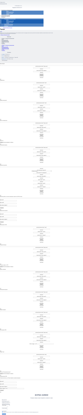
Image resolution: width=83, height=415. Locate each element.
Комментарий (4, 408)
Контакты (3, 17)
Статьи (7, 14)
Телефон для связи (5, 402)
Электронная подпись (5, 15)
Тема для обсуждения (6, 404)
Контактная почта (5, 401)
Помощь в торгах (9, 13)
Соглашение (4, 411)
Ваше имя (4, 399)
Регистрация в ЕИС (10, 12)
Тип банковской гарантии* (41, 170)
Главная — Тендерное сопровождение (8, 38)
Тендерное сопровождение (7, 10)
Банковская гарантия (5, 16)
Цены (7, 11)
